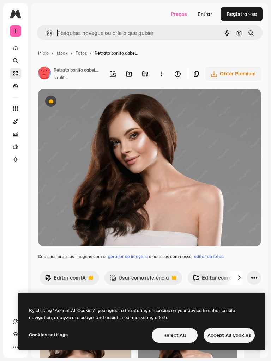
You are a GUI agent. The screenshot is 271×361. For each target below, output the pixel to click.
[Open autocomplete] (46, 33)
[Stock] (15, 73)
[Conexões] (15, 321)
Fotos (81, 53)
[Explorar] (15, 86)
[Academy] (15, 334)
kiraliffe (61, 77)
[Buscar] (15, 60)
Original (83, 102)
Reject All (174, 335)
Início (43, 53)
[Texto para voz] (15, 159)
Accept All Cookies (229, 335)
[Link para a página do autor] (44, 74)
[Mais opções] (161, 74)
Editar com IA (65, 280)
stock (62, 53)
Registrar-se (242, 14)
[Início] (15, 48)
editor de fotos (208, 256)
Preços (179, 14)
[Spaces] (15, 121)
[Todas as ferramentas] (15, 109)
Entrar (205, 14)
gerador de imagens (128, 256)
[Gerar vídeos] (15, 147)
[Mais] (15, 347)
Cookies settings (48, 335)
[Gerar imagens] (15, 134)
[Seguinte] (239, 278)
